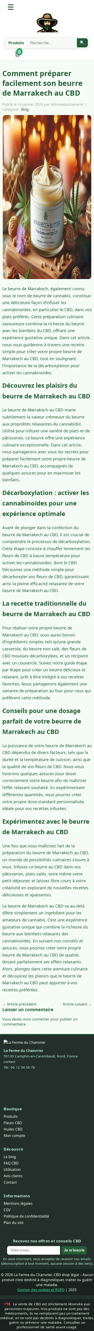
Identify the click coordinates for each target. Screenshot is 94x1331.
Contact (10, 1182)
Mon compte (14, 1135)
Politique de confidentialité (26, 1216)
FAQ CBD (11, 1163)
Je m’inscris (74, 1250)
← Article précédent (19, 1004)
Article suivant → (77, 1004)
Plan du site (14, 1222)
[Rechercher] (82, 42)
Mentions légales (18, 1203)
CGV (7, 1209)
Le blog (10, 1156)
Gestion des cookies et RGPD (41, 1289)
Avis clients (13, 1175)
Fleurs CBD (13, 1122)
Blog (25, 109)
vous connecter (36, 1019)
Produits (11, 1116)
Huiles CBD (13, 1129)
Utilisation (12, 1169)
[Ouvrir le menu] (10, 7)
